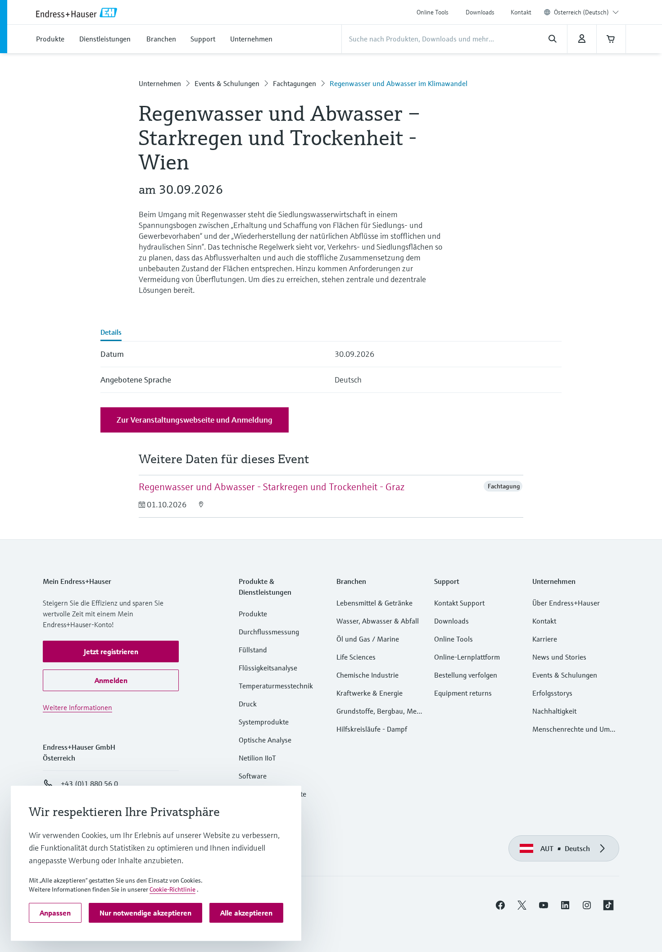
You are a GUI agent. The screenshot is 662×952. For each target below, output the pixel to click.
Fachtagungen (294, 83)
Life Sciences (356, 656)
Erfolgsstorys (552, 692)
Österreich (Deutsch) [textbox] (581, 12)
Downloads (480, 12)
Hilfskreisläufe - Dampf (371, 728)
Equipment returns (463, 692)
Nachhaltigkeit (554, 710)
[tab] (111, 333)
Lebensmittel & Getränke (374, 602)
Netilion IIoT (257, 757)
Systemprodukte (264, 721)
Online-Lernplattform (467, 656)
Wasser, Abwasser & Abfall (377, 620)
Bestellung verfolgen (465, 674)
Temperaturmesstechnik (276, 685)
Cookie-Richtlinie (172, 889)
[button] (111, 651)
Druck (248, 703)
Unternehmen (160, 83)
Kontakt (521, 12)
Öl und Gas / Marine (367, 638)
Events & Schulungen (227, 83)
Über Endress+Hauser (566, 602)
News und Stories (559, 656)
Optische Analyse (265, 739)
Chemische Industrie (367, 674)
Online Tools (433, 12)
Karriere (544, 638)
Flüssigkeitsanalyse (268, 667)
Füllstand (253, 649)
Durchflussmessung (269, 631)
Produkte (253, 613)
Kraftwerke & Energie (369, 692)
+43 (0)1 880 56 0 (89, 783)
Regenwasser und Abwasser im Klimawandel (398, 83)
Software (253, 775)
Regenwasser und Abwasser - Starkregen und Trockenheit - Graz (271, 487)
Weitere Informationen (77, 707)
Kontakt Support (459, 602)
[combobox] (586, 12)
